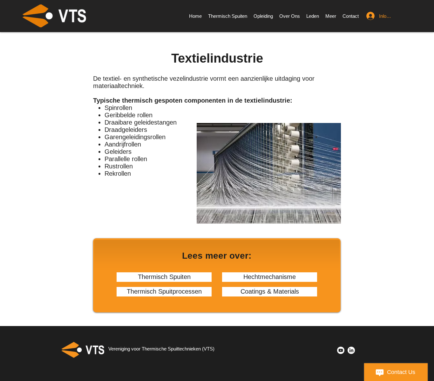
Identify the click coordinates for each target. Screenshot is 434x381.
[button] (330, 16)
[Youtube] (340, 350)
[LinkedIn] (351, 350)
